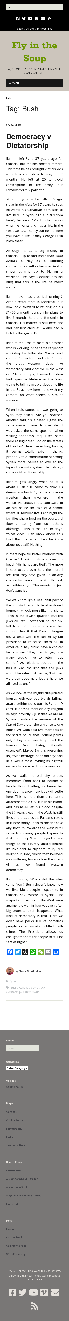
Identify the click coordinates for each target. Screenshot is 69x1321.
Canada (24, 987)
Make (22, 1275)
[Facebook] (18, 18)
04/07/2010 (13, 124)
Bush (13, 987)
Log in (10, 1229)
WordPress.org (15, 1254)
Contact (11, 1111)
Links (9, 1137)
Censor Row (13, 1170)
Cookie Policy (14, 1087)
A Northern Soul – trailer (22, 1178)
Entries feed (14, 1237)
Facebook (12, 1204)
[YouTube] (30, 18)
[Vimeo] (36, 18)
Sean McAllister (30, 971)
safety (27, 992)
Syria (13, 981)
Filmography (14, 1128)
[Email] (43, 18)
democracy (38, 987)
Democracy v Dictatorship (28, 140)
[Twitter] (23, 18)
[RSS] (50, 18)
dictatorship (13, 992)
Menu (15, 83)
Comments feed (16, 1245)
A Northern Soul (16, 1187)
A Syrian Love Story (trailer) (23, 1195)
